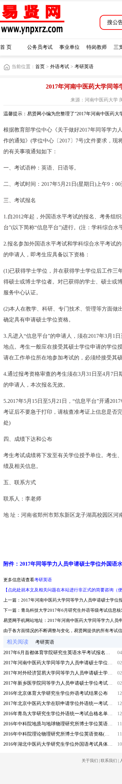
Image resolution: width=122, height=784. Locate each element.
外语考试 (59, 66)
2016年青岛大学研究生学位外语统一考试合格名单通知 (60, 713)
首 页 (6, 47)
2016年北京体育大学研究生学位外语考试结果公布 (55, 693)
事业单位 (69, 47)
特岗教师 (96, 47)
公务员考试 (40, 47)
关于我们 (90, 760)
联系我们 (109, 760)
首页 (40, 66)
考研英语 (84, 66)
